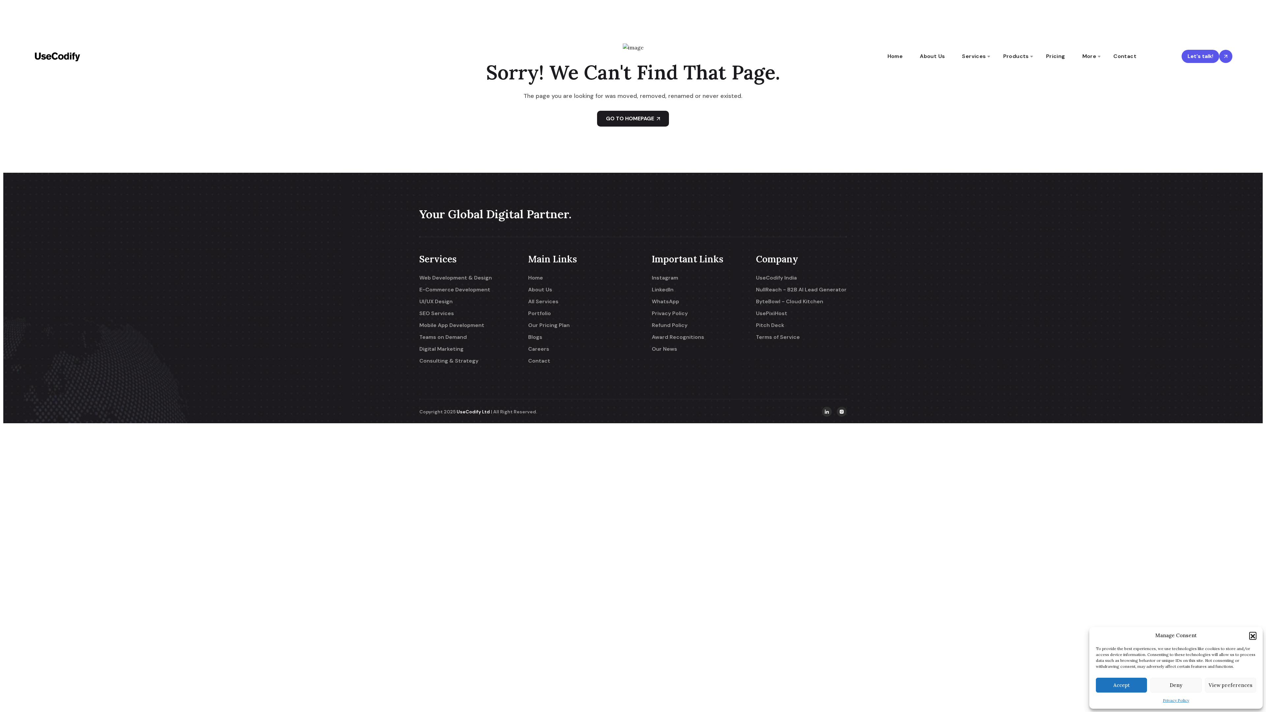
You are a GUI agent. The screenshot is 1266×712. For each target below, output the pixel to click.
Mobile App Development (451, 325)
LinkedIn (663, 289)
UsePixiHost (771, 313)
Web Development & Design (455, 278)
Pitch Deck (770, 325)
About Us (932, 56)
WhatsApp (665, 301)
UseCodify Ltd (473, 412)
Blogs (535, 337)
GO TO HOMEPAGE (630, 118)
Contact (1124, 56)
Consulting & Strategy (448, 361)
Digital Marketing (441, 349)
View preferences (1230, 685)
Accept (1121, 685)
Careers (538, 349)
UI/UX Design (436, 301)
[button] (1253, 635)
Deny (1176, 685)
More (1089, 56)
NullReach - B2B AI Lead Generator (801, 289)
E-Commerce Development (454, 289)
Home (895, 56)
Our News (664, 349)
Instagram (665, 278)
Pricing (1055, 56)
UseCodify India (776, 278)
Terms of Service (778, 337)
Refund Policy (669, 325)
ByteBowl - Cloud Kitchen (789, 301)
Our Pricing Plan (549, 325)
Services (974, 56)
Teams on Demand (443, 337)
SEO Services (436, 313)
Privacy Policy (1176, 700)
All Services (543, 301)
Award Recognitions (678, 337)
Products (1016, 56)
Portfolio (539, 313)
